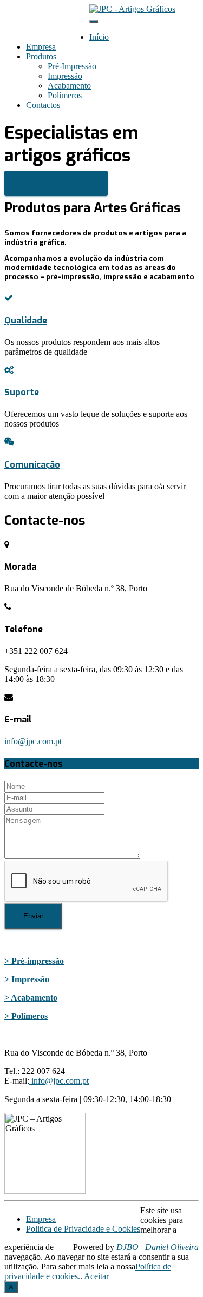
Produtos (41, 56)
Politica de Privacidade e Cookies (83, 1228)
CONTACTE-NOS (56, 183)
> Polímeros (26, 1016)
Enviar (33, 916)
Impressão (65, 75)
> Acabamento (30, 997)
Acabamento (69, 85)
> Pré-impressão (34, 960)
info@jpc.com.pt (54, 27)
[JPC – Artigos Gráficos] (132, 8)
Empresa (41, 46)
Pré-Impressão (72, 66)
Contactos (43, 105)
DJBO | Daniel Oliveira (157, 1247)
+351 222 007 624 (57, 17)
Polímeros (65, 95)
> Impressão (26, 979)
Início (99, 37)
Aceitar (96, 1276)
